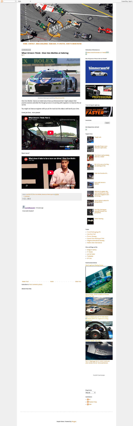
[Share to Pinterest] (30, 199)
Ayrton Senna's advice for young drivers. (102, 201)
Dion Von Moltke (37, 194)
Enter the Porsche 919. (101, 173)
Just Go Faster (91, 254)
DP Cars (89, 258)
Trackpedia (90, 256)
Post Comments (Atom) (35, 284)
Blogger (74, 421)
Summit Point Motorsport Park (95, 238)
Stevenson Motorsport (47, 194)
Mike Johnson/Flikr (59, 98)
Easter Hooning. (99, 218)
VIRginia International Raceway (95, 240)
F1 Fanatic (90, 252)
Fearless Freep (93, 402)
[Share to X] (27, 199)
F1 (58, 44)
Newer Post (25, 281)
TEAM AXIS (52, 44)
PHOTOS (62, 44)
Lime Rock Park (91, 234)
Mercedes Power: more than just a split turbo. (101, 146)
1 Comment (26, 196)
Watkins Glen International (94, 242)
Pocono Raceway (92, 236)
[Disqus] (52, 227)
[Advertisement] (52, 265)
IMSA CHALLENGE (42, 44)
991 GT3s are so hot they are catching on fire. (102, 165)
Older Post (78, 281)
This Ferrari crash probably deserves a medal (102, 155)
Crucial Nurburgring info (94, 232)
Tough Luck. (98, 137)
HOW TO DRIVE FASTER (73, 44)
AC (90, 399)
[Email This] (23, 199)
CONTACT (31, 44)
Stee (90, 404)
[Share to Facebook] (28, 199)
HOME (25, 44)
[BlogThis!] (25, 199)
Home (51, 281)
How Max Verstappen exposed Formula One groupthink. (101, 211)
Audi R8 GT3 (29, 194)
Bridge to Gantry (91, 249)
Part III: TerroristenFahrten (100, 363)
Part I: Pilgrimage (90, 361)
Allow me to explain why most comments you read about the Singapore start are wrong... (102, 194)
